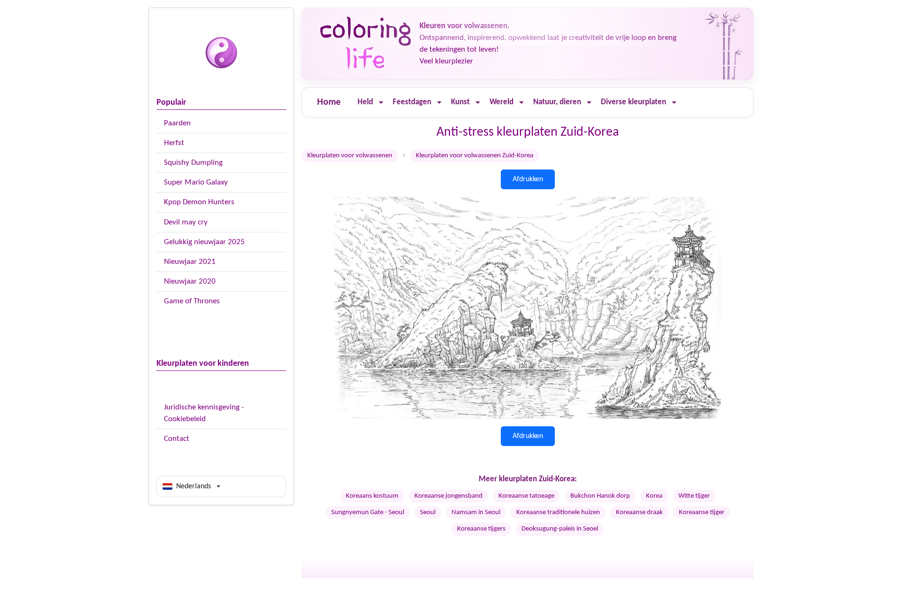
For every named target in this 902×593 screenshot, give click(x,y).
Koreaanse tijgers (481, 528)
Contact (176, 439)
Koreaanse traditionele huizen (558, 512)
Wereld (501, 102)
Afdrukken (528, 179)
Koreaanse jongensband (448, 496)
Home (329, 102)
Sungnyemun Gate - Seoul (367, 512)
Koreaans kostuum (372, 496)
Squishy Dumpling (193, 163)
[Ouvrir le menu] (381, 102)
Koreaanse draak (639, 512)
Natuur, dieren (557, 102)
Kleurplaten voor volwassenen (349, 155)
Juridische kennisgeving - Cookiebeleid (204, 413)
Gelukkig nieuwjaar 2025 (204, 242)
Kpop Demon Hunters (199, 202)
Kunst (460, 102)
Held (365, 102)
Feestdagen (412, 102)
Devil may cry (186, 222)
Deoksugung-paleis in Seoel (559, 528)
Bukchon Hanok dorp (600, 496)
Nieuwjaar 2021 (190, 262)
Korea (654, 496)
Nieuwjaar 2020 (190, 281)
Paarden (177, 123)
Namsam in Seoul (475, 512)
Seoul (427, 512)
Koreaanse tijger (701, 512)
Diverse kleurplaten (633, 102)
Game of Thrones (192, 301)
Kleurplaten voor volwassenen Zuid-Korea (474, 155)
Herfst (174, 143)
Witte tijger (694, 496)
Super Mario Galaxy (196, 182)
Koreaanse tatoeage (526, 496)
